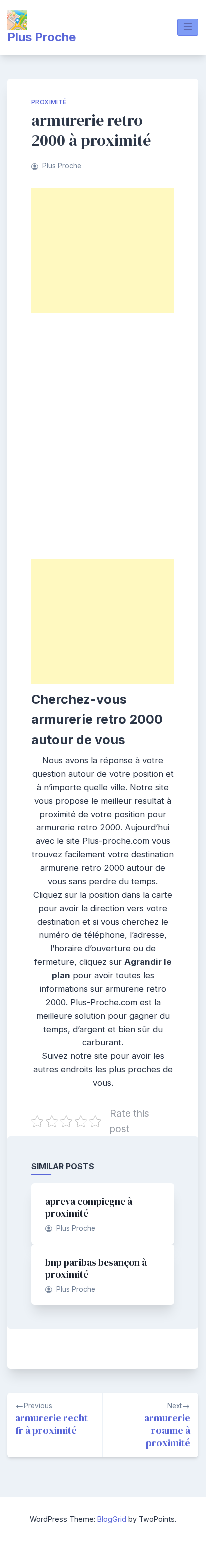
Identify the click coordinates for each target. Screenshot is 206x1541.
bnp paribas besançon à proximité (96, 1268)
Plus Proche (42, 37)
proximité (49, 102)
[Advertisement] (103, 250)
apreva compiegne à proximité (89, 1207)
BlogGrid (112, 1519)
